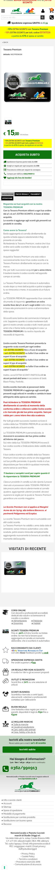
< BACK (5, 42)
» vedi (45, 653)
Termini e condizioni (28, 859)
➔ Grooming (17, 623)
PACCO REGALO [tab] (22, 194)
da (30, 23)
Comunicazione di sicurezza (28, 864)
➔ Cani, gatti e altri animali (23, 729)
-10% (7, 32)
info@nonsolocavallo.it (39, 843)
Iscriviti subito (27, 749)
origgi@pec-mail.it (22, 846)
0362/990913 (29, 174)
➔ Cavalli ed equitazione (22, 727)
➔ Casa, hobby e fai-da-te (23, 732)
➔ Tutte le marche (19, 724)
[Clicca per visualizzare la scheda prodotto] (15, 568)
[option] (8, 122)
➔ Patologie (36, 621)
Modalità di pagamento (14, 814)
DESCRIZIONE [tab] (8, 194)
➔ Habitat (35, 623)
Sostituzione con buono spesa (17, 820)
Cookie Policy (28, 856)
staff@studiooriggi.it (27, 849)
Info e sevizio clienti (12, 800)
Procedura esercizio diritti (28, 862)
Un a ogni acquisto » (27, 3)
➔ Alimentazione (19, 621)
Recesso (7, 824)
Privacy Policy (28, 853)
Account (7, 803)
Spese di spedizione (12, 810)
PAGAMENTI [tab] (36, 194)
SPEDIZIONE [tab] (7, 198)
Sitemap (7, 807)
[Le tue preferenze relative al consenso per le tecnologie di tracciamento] (4, 867)
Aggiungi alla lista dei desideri (19, 178)
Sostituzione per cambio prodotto (19, 817)
